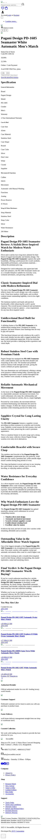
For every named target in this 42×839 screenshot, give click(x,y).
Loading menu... (11, 21)
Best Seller (9, 792)
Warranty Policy (11, 807)
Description (14, 77)
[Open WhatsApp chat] (3, 836)
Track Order (9, 803)
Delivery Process (11, 813)
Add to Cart (5, 75)
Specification (5, 77)
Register (16, 15)
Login (9, 15)
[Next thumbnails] (6, 30)
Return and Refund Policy (14, 809)
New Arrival (9, 786)
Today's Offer (10, 788)
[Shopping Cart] (6, 9)
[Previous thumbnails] (2, 30)
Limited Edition (10, 790)
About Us (8, 773)
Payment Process (11, 811)
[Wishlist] (2, 9)
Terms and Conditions (13, 805)
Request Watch (10, 784)
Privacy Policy (10, 775)
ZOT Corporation (17, 831)
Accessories (9, 794)
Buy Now (14, 75)
